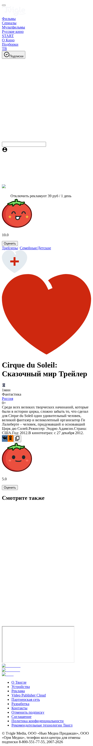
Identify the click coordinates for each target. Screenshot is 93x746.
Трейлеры (10, 248)
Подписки (16, 56)
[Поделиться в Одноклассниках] (10, 438)
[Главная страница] (14, 14)
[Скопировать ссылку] (17, 438)
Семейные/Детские (35, 248)
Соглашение (21, 717)
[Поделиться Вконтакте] (5, 438)
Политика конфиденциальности (37, 721)
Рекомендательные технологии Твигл (41, 725)
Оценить (10, 243)
